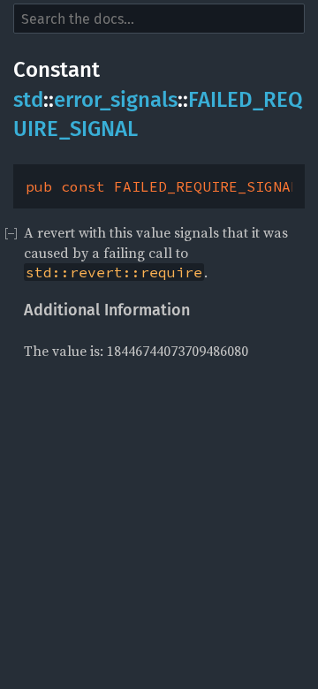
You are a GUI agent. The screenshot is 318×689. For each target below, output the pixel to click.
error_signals (116, 99)
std (28, 99)
